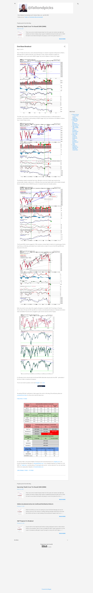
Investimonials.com (38, 467)
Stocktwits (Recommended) (36, 17)
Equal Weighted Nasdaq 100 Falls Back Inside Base (75, 147)
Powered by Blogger (46, 589)
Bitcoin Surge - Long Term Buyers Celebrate (75, 116)
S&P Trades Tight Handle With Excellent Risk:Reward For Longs (75, 130)
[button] (64, 47)
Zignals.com (57, 461)
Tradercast (24, 465)
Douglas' (38, 382)
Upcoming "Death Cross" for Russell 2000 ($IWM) (31, 26)
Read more (62, 39)
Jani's (43, 382)
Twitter (26, 17)
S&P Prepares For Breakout (25, 521)
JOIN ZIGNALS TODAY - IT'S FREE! (25, 470)
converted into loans (22, 395)
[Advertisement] (74, 43)
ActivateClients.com (38, 463)
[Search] (78, 4)
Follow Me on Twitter (22, 398)
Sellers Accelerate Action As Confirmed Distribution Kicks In (35, 504)
